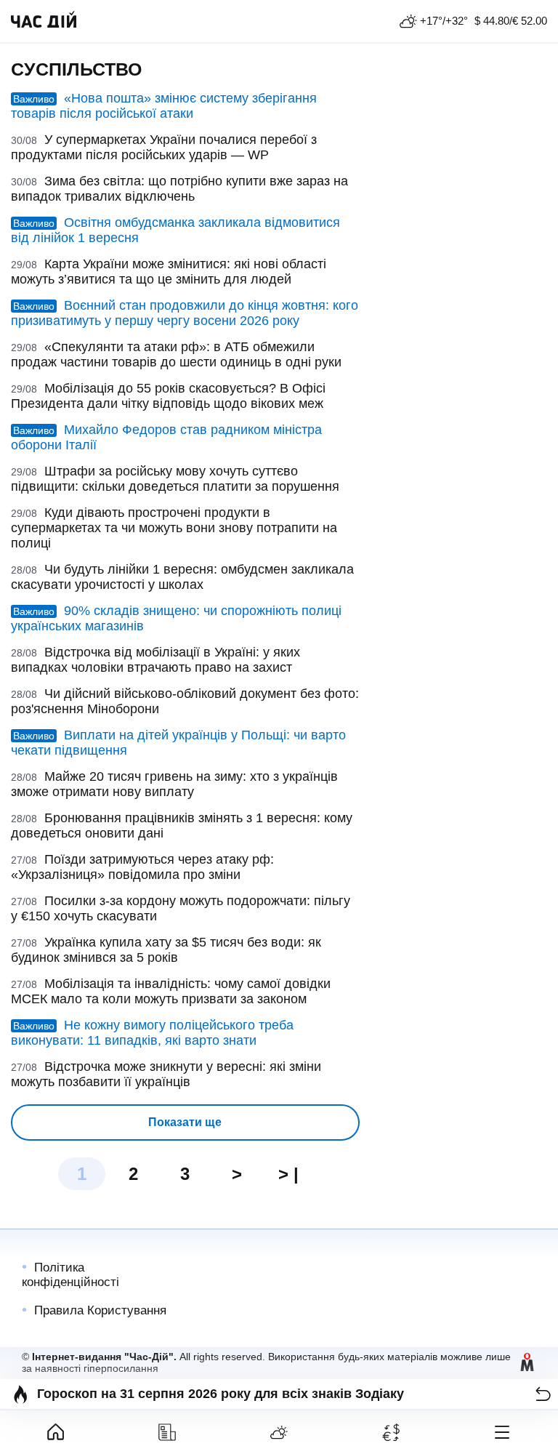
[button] (543, 1394)
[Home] (56, 1432)
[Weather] (279, 1432)
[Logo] (43, 21)
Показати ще (185, 1122)
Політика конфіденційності (70, 1275)
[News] (168, 1432)
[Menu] (502, 1432)
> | (288, 1174)
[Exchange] (391, 1432)
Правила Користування (100, 1310)
